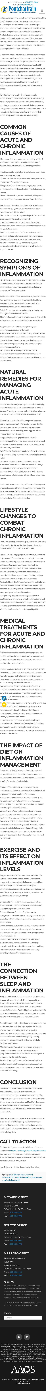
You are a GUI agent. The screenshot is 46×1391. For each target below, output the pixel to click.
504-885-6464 (16, 1212)
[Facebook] (19, 1337)
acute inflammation (17, 1175)
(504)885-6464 (31, 2)
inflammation (37, 1177)
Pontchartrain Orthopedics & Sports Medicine (27, 1379)
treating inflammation (11, 1180)
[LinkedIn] (27, 1337)
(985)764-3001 (26, 4)
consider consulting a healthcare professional (27, 1150)
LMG (27, 1381)
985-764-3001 (16, 1240)
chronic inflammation (22, 1177)
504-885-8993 (16, 1216)
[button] (42, 10)
